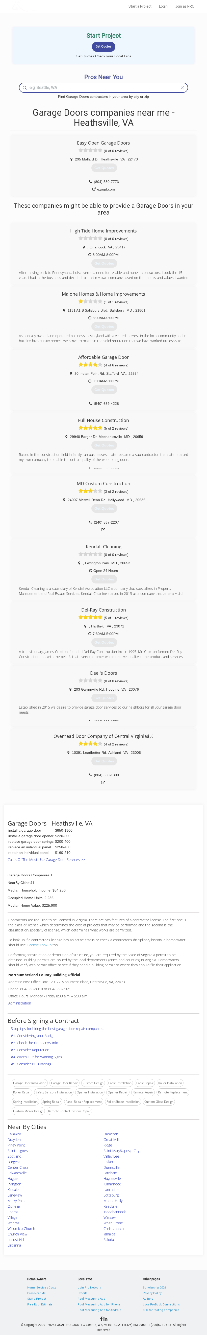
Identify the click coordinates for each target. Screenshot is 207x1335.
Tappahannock (115, 1211)
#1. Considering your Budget (33, 1035)
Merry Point (17, 1200)
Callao (108, 1161)
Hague (13, 1178)
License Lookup (39, 945)
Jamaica (109, 1234)
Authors (148, 1298)
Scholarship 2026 (154, 1287)
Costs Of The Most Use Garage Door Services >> (46, 859)
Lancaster (111, 1189)
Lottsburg (111, 1195)
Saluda (109, 1239)
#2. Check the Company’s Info (34, 1042)
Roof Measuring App (91, 1298)
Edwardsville (17, 1172)
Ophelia (14, 1206)
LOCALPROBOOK (40, 6)
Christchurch (114, 1228)
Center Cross (18, 1167)
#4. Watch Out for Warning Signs (36, 1057)
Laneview (15, 1195)
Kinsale (13, 1189)
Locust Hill (16, 1239)
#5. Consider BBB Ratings (31, 1064)
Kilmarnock (112, 1184)
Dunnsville (112, 1167)
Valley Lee (111, 1156)
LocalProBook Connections (161, 1304)
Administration (19, 1003)
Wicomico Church (21, 1228)
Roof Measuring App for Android (99, 1310)
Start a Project (139, 6)
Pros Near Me (36, 1293)
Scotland (14, 1156)
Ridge (108, 1145)
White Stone (113, 1223)
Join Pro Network (89, 1287)
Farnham (110, 1172)
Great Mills (112, 1139)
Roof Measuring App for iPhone (99, 1304)
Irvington (14, 1184)
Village (12, 1217)
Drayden (14, 1139)
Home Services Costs (41, 1287)
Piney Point (16, 1145)
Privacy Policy (152, 1293)
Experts (82, 1293)
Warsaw (110, 1217)
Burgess (14, 1161)
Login (163, 6)
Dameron (111, 1134)
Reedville (110, 1206)
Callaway (14, 1134)
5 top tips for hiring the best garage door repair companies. (57, 1028)
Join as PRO (184, 6)
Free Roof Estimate (40, 1304)
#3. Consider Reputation (30, 1049)
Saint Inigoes (18, 1150)
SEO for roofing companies (161, 1310)
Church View (17, 1234)
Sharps (13, 1211)
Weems (13, 1223)
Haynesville (112, 1178)
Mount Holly (113, 1200)
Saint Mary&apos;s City (121, 1150)
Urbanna (14, 1245)
